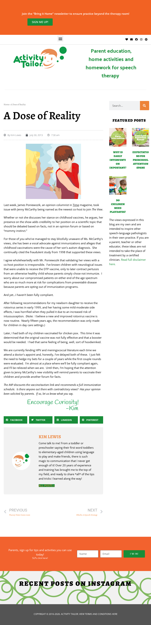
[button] (60, 39)
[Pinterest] (146, 39)
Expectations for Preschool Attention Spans (140, 160)
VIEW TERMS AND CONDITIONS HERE (98, 614)
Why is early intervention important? (117, 160)
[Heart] (127, 39)
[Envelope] (131, 39)
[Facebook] (136, 39)
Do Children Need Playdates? (118, 206)
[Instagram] (141, 39)
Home (6, 104)
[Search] (144, 105)
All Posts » (47, 485)
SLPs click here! (40, 558)
